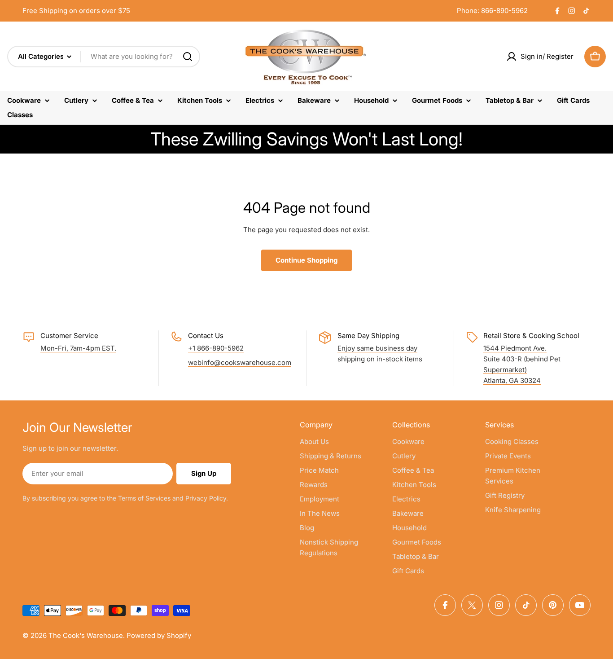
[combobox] (103, 56)
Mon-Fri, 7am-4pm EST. (78, 348)
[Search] (187, 56)
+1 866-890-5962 (216, 348)
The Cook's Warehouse (85, 635)
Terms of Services (144, 498)
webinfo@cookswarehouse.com (239, 362)
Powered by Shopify (159, 635)
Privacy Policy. (206, 498)
